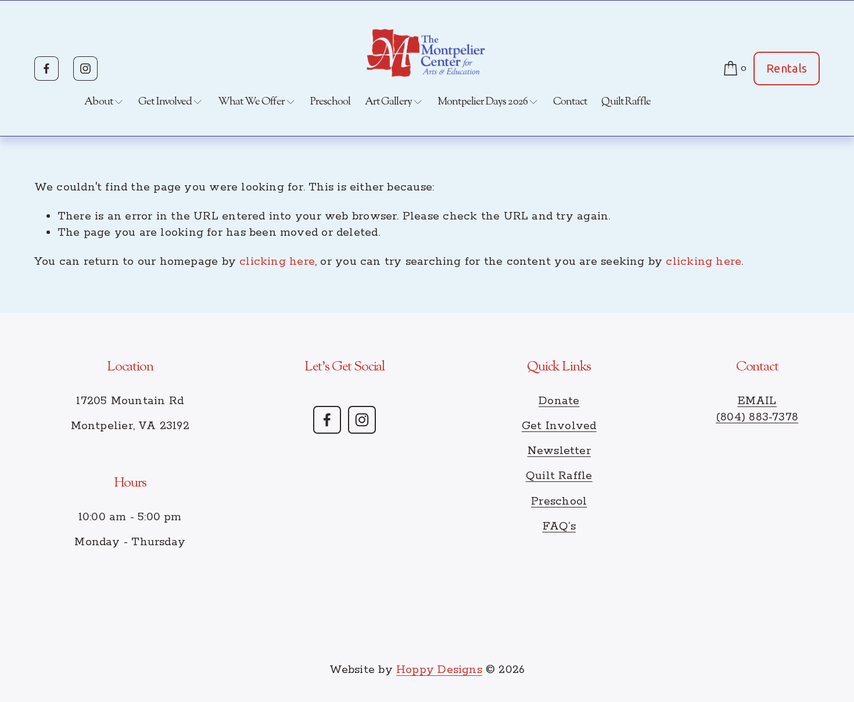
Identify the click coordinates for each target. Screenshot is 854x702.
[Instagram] (85, 68)
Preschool (330, 102)
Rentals (787, 68)
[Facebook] (46, 68)
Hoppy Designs (439, 670)
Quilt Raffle (626, 102)
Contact (570, 102)
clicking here (277, 261)
